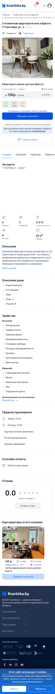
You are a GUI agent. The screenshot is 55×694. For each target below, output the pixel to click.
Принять (14, 689)
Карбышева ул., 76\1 (14, 564)
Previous (6, 58)
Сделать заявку (29, 139)
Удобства (35, 154)
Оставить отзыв (27, 506)
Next (48, 58)
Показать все (8, 400)
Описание (21, 154)
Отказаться (41, 689)
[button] (41, 543)
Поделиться (28, 33)
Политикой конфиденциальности (27, 681)
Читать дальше (9, 268)
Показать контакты (27, 116)
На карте (49, 89)
